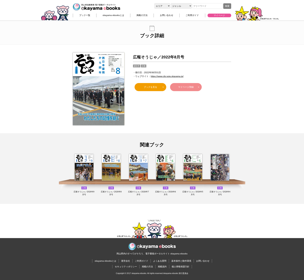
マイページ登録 (186, 87)
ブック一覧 (84, 15)
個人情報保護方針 (180, 266)
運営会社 (125, 261)
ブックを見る (150, 87)
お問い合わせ (166, 15)
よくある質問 (159, 261)
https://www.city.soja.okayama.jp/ (167, 76)
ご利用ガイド (192, 15)
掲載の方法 (142, 15)
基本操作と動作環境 (181, 261)
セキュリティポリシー (126, 266)
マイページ (219, 15)
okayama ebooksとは (113, 15)
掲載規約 (162, 266)
